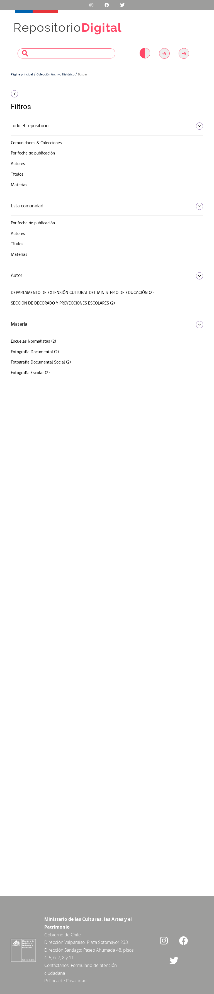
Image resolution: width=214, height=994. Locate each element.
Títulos (17, 174)
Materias (19, 185)
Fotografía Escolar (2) (30, 373)
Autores (18, 164)
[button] (40, 93)
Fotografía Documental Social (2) (41, 362)
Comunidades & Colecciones (36, 143)
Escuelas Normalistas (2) (33, 341)
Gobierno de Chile (62, 935)
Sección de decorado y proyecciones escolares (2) (63, 303)
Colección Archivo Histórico (55, 74)
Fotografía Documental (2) (35, 352)
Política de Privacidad (65, 981)
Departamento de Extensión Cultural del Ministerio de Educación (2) (82, 293)
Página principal (22, 74)
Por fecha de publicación (33, 153)
